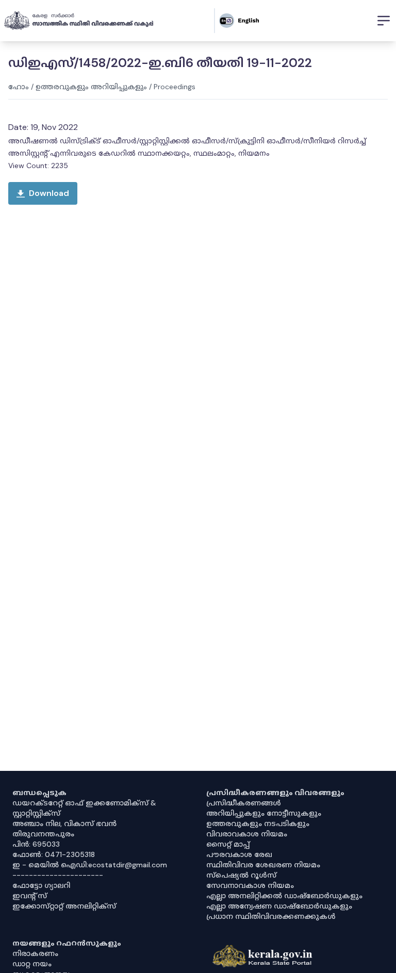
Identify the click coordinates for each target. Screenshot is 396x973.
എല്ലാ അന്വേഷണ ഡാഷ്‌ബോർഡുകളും (279, 906)
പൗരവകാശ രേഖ (239, 854)
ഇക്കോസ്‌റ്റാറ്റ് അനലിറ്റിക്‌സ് (64, 906)
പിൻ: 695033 (36, 844)
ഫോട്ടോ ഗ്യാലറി (41, 885)
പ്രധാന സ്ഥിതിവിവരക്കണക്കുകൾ (271, 916)
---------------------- (57, 875)
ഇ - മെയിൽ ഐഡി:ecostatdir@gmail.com (89, 864)
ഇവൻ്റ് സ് (29, 895)
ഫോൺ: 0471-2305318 (53, 854)
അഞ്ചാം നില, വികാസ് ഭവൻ (64, 823)
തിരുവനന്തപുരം (43, 833)
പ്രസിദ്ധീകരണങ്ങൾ (243, 802)
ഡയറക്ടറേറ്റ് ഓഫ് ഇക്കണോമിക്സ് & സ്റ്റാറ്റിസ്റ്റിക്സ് (84, 808)
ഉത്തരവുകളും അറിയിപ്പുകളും (91, 86)
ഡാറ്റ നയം (32, 963)
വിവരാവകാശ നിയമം (246, 833)
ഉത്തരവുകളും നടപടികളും (257, 823)
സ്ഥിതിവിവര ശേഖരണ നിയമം (263, 864)
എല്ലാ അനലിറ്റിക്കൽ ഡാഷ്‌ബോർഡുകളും (284, 895)
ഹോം (18, 86)
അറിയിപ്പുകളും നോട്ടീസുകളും (263, 813)
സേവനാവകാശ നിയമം (250, 885)
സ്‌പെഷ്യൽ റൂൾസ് (241, 875)
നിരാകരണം (35, 953)
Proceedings (174, 86)
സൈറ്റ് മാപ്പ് (228, 844)
